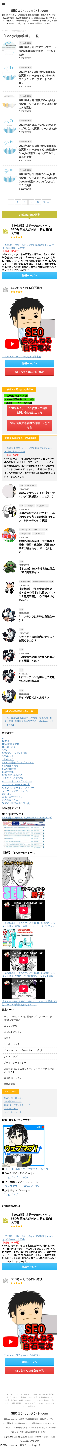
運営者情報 (9, 1084)
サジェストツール (12, 1112)
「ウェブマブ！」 (12, 1194)
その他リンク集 (12, 1044)
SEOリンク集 (10, 1025)
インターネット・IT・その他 (17, 781)
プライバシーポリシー (15, 1062)
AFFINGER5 (34, 1441)
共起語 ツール (11, 1108)
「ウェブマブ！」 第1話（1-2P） (21, 1186)
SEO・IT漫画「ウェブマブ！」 (18, 762)
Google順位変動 (10, 744)
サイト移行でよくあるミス (34, 697)
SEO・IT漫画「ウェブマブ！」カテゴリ (27, 1168)
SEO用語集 (8, 771)
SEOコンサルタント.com (29, 10)
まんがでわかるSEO (12, 778)
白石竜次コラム (10, 800)
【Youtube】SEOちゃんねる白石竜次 (21, 356)
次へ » (46, 202)
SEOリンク (8, 759)
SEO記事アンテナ (13, 1031)
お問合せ (8, 1038)
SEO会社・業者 (10, 765)
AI (3, 738)
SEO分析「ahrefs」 (14, 1097)
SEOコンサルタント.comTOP (18, 1394)
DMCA (5, 741)
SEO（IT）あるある (12, 775)
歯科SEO (6, 793)
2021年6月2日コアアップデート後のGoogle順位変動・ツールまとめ (37, 51)
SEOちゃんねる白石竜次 (29, 372)
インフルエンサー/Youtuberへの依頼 (23, 1050)
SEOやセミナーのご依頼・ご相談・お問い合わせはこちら (29, 410)
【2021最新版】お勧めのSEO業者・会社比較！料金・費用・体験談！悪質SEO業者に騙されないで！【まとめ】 (29, 721)
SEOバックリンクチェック (17, 1105)
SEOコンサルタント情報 (14, 753)
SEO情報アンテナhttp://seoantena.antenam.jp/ (27, 817)
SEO (4, 750)
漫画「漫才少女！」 (12, 797)
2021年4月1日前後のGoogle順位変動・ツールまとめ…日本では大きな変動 (38, 104)
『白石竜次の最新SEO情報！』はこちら (29, 425)
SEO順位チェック (12, 1101)
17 (38, 202)
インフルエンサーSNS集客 (16, 784)
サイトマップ (10, 1056)
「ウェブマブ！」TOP (15, 1177)
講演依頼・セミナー (14, 1078)
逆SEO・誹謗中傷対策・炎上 (17, 803)
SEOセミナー (9, 756)
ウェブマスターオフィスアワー (18, 787)
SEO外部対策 (9, 768)
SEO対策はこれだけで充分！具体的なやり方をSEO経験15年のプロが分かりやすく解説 (37, 516)
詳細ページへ (29, 275)
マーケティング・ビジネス (16, 790)
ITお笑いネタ (9, 747)
